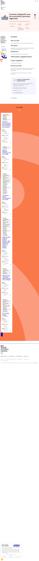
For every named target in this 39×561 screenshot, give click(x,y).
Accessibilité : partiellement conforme (10, 359)
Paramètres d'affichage (5, 360)
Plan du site (2, 359)
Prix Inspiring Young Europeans (5, 314)
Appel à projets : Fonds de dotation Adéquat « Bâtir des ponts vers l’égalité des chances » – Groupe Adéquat (6, 242)
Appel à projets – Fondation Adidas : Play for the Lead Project (6, 278)
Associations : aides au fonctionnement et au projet (6, 197)
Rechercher (36, 1)
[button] (2, 333)
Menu (38, 1)
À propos (3, 46)
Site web (35, 17)
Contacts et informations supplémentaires (4, 54)
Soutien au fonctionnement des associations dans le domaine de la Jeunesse (6, 124)
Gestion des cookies (26, 359)
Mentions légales (19, 359)
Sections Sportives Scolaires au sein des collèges (6, 152)
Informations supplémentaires (3, 50)
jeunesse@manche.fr (19, 92)
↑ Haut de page (14, 97)
